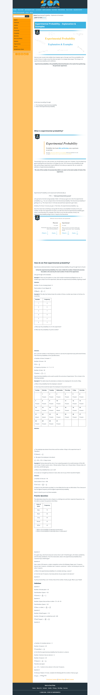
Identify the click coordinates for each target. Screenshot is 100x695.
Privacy (55, 688)
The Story (21, 9)
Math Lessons (47, 9)
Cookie (50, 688)
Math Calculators (18, 12)
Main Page (61, 679)
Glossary (38, 9)
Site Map (60, 688)
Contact (45, 688)
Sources (65, 688)
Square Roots (78, 9)
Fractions (69, 9)
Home (15, 9)
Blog (31, 12)
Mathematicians (29, 9)
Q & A (27, 12)
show (44, 17)
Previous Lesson (51, 679)
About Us (39, 688)
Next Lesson (70, 679)
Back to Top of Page (50, 685)
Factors (54, 9)
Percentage (61, 9)
